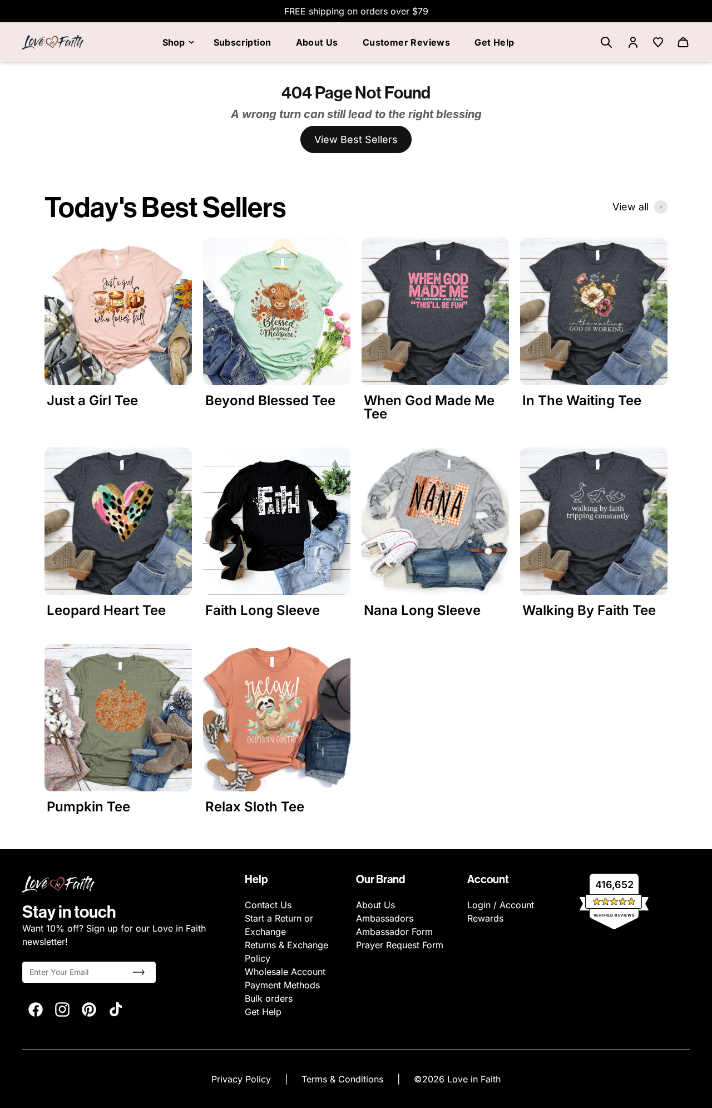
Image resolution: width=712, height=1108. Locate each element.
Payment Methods (282, 985)
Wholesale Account (285, 971)
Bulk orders (269, 998)
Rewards (485, 918)
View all (630, 207)
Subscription (242, 42)
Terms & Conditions (343, 1079)
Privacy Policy (242, 1079)
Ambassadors (384, 918)
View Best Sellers (356, 139)
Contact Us (268, 904)
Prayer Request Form (399, 945)
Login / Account (500, 904)
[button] (138, 972)
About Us (317, 42)
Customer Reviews (406, 42)
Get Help (494, 42)
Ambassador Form (394, 931)
